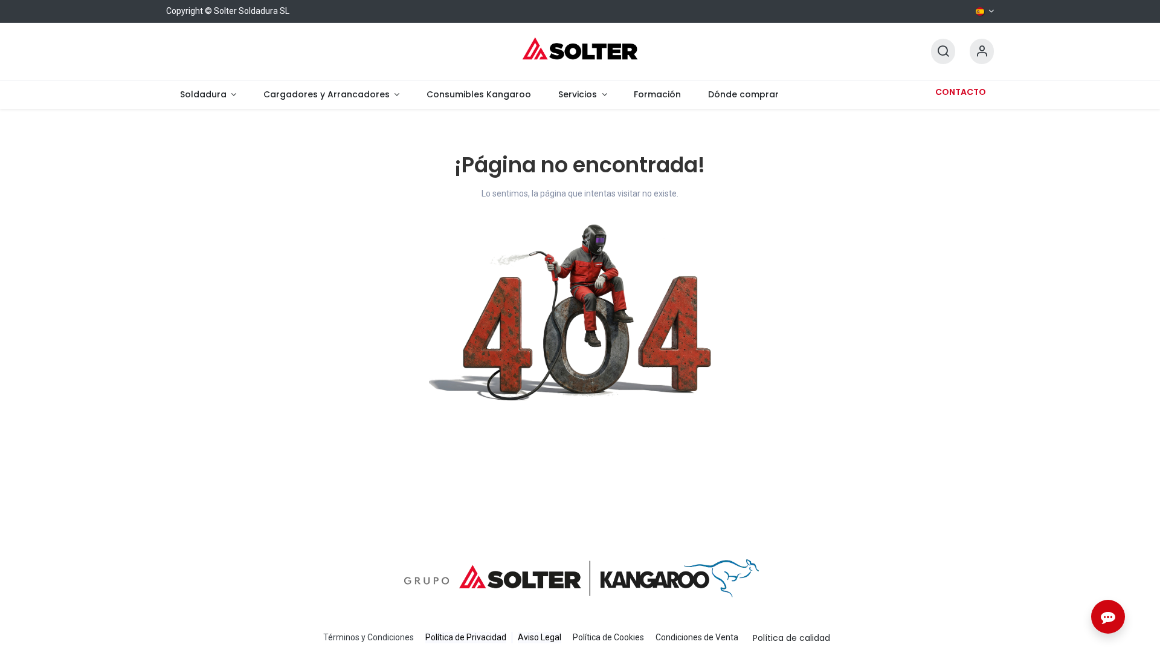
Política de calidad (791, 638)
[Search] (943, 52)
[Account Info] (982, 52)
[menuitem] (208, 94)
